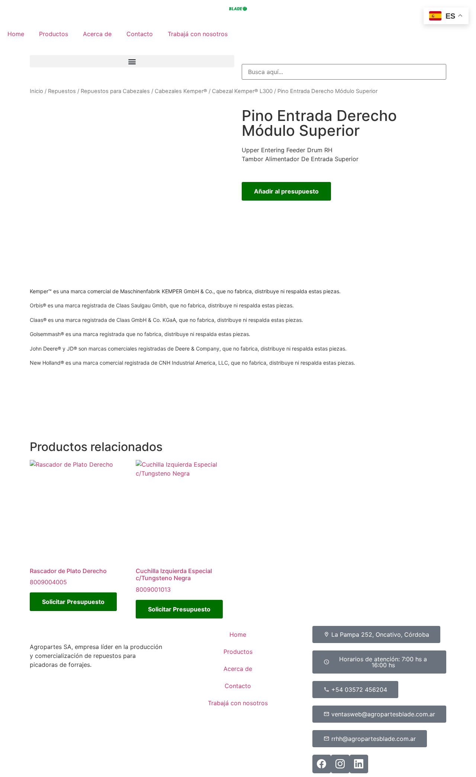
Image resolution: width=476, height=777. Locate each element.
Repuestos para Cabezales (115, 91)
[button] (132, 61)
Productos (53, 34)
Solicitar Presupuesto (73, 601)
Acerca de (97, 34)
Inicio (36, 91)
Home (15, 34)
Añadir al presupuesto (286, 191)
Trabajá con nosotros (198, 34)
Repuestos (62, 91)
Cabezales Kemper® (181, 91)
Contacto (139, 34)
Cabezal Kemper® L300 (242, 91)
